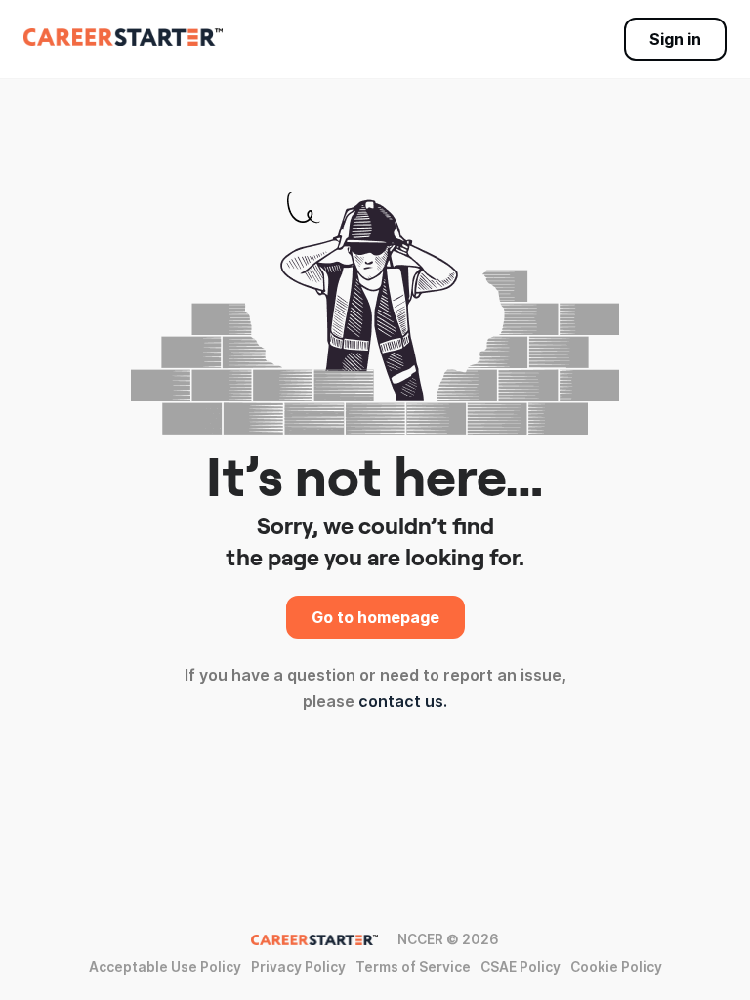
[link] (123, 37)
